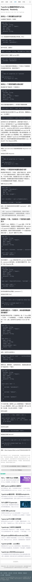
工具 (11, 2)
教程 (19, 2)
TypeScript (21, 12)
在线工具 (10, 573)
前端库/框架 (7, 575)
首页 (2, 2)
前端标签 (25, 573)
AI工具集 (2, 575)
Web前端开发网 (11, 577)
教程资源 (20, 573)
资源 (7, 2)
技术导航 (5, 573)
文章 (15, 2)
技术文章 (15, 573)
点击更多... (16, 561)
